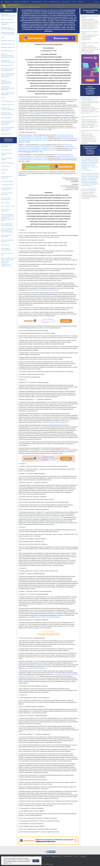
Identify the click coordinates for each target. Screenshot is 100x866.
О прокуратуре (4, 169)
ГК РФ (2, 37)
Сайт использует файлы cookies (45, 864)
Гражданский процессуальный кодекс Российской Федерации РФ (8, 55)
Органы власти (66, 1)
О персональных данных (7, 181)
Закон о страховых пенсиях (8, 206)
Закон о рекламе (5, 245)
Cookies (10, 863)
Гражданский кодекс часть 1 (8, 40)
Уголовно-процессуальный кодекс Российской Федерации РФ (8, 129)
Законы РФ (16, 1)
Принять (35, 860)
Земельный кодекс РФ (6, 65)
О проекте (80, 1)
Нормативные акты (54, 1)
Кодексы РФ (8, 1)
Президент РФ (25, 1)
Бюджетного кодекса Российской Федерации (47, 617)
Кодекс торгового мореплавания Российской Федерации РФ (7, 88)
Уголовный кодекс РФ (6, 134)
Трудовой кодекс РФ (6, 117)
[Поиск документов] (2, 2)
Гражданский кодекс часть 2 (8, 44)
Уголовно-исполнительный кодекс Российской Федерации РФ (7, 122)
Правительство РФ (36, 1)
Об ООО (3, 173)
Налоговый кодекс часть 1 (7, 101)
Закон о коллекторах (6, 149)
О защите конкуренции (7, 163)
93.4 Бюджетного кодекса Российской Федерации (45, 290)
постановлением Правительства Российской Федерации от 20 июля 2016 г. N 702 (41, 517)
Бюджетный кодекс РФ (7, 19)
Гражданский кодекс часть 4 (8, 50)
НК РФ (2, 97)
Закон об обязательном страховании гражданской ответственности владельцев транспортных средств (8, 217)
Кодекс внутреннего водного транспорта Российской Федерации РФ (8, 75)
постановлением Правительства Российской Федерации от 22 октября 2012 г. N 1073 (50, 113)
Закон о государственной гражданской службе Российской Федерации (7, 230)
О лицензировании (5, 166)
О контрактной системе (7, 184)
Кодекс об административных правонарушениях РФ (6, 81)
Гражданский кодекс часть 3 (8, 47)
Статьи (74, 1)
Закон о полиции (5, 202)
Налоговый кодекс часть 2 (7, 104)
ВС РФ (45, 1)
